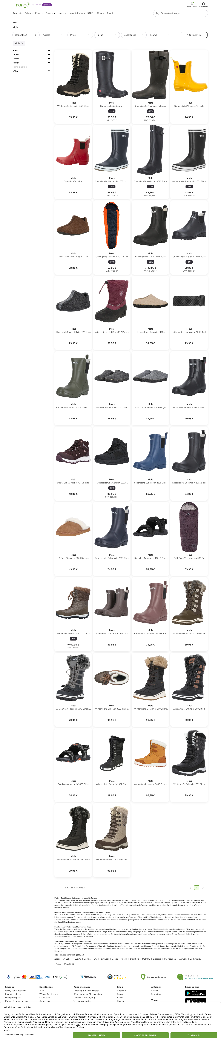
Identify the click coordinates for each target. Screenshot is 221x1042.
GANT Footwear (101, 958)
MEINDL (146, 958)
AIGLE (66, 958)
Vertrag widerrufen (82, 1001)
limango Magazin (13, 997)
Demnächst (156, 994)
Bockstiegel (195, 958)
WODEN (183, 958)
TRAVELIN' (69, 964)
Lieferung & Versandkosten (86, 990)
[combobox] (181, 13)
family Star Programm (15, 990)
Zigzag (57, 958)
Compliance (44, 1001)
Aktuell (154, 990)
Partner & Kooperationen (17, 1001)
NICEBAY (76, 958)
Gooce (115, 958)
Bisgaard (157, 958)
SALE (15, 70)
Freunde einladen (13, 994)
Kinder (15, 54)
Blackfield (134, 958)
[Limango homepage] (21, 4)
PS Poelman (170, 958)
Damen (16, 58)
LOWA (57, 964)
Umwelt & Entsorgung (84, 997)
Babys (15, 50)
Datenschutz (45, 997)
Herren (15, 62)
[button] (203, 4)
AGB (41, 990)
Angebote (121, 990)
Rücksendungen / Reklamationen (89, 994)
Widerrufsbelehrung (48, 994)
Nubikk (124, 958)
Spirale (87, 958)
